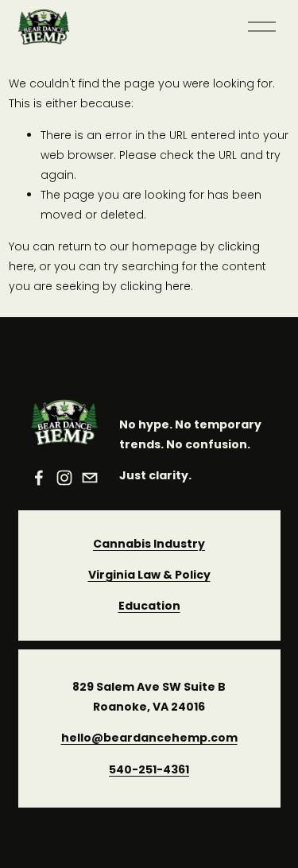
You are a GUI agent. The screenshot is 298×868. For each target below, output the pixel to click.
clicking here (155, 286)
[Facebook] (39, 478)
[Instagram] (64, 478)
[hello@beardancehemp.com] (90, 478)
